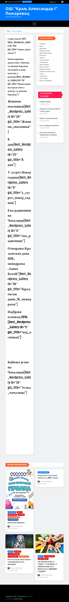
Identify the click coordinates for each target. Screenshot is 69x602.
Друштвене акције (46, 53)
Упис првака (44, 78)
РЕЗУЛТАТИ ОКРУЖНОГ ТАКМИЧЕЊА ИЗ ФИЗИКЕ (19, 562)
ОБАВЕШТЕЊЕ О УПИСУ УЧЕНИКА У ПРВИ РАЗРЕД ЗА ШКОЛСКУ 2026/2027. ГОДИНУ (47, 566)
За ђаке (42, 58)
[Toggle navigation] (34, 24)
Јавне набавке (44, 64)
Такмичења (43, 76)
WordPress (29, 596)
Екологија (43, 55)
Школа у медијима (46, 81)
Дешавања (43, 48)
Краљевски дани (45, 69)
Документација (45, 51)
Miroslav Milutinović (17, 526)
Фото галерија (16, 31)
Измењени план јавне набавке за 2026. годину (48, 476)
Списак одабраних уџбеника (49, 125)
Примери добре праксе (47, 71)
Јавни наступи (44, 67)
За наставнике (44, 60)
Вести (41, 46)
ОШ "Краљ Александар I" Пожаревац (31, 11)
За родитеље (44, 62)
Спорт (42, 74)
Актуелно (43, 44)
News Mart (10, 599)
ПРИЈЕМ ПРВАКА (45, 102)
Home (8, 31)
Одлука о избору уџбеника (49, 118)
